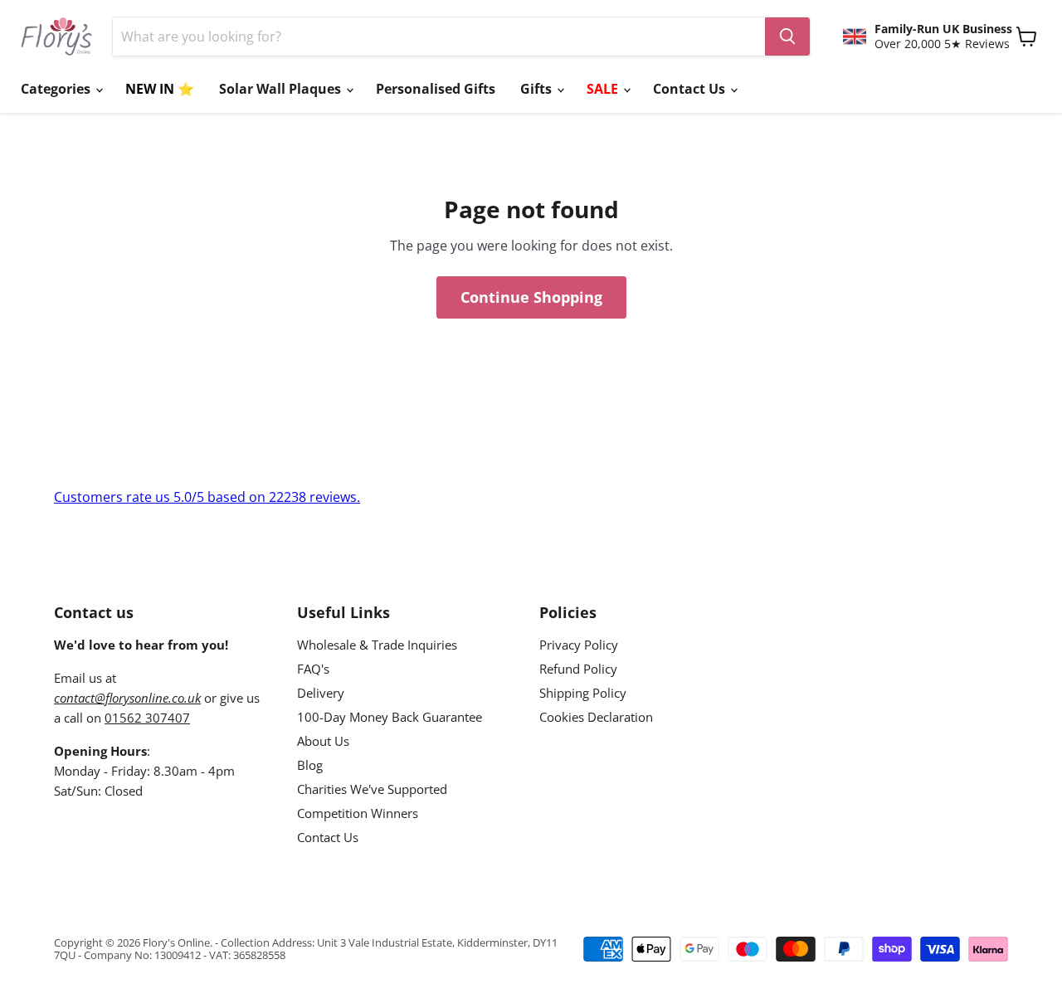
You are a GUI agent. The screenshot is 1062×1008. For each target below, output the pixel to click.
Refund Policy (578, 668)
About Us (323, 741)
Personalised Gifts (435, 89)
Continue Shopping (531, 297)
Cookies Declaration (596, 717)
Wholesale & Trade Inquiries (377, 644)
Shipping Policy (582, 692)
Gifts (537, 89)
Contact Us (690, 89)
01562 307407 (147, 717)
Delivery (320, 692)
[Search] (787, 36)
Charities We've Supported (372, 789)
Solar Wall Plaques (281, 89)
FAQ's (313, 668)
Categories (57, 89)
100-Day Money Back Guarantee (389, 717)
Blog (310, 765)
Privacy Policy (578, 644)
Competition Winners (357, 813)
